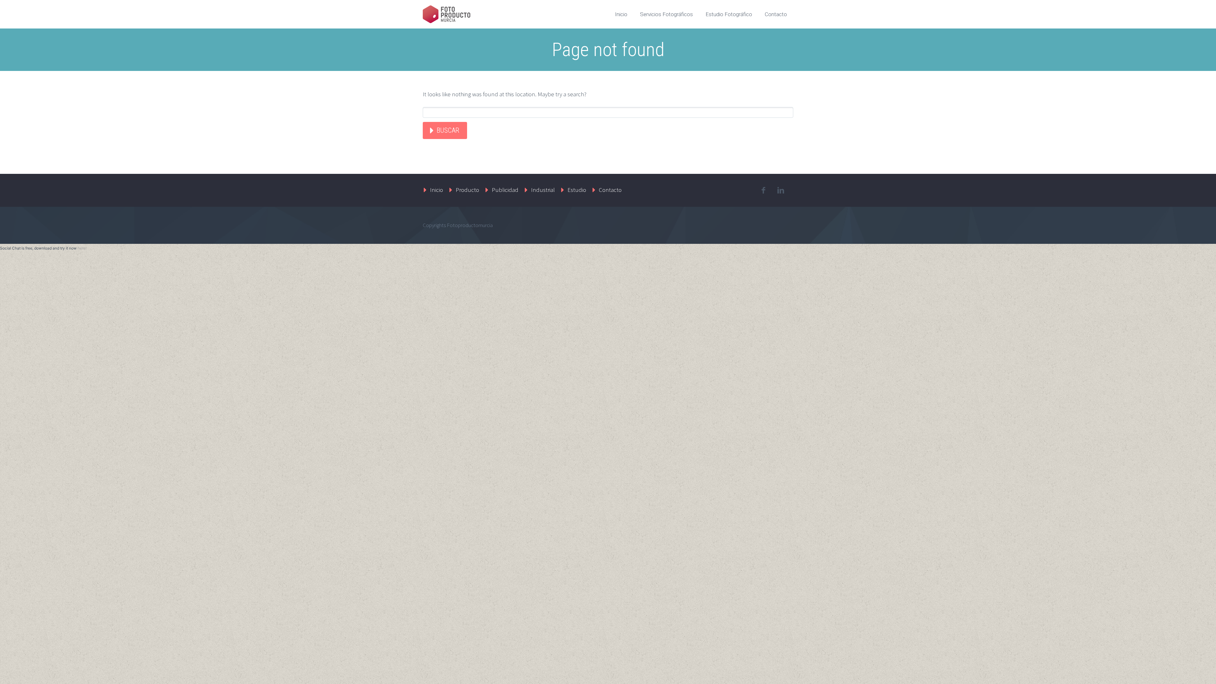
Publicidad (505, 189)
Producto (467, 189)
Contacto (776, 14)
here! (82, 248)
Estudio (576, 189)
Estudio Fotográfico (729, 14)
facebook (763, 190)
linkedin (780, 190)
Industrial (543, 189)
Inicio (621, 14)
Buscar (448, 130)
